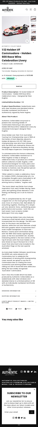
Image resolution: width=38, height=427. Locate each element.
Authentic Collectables (11, 46)
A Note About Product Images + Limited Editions (18, 302)
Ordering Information (11, 291)
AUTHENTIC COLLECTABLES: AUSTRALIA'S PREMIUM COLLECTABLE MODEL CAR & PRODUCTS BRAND (19, 382)
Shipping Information (11, 296)
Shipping (14, 71)
